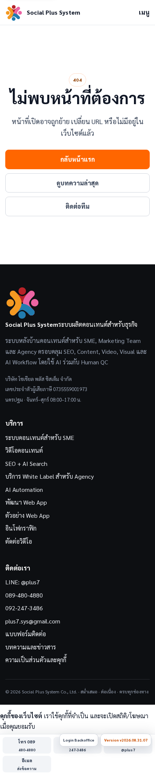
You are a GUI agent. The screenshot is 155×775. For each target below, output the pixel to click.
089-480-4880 (24, 595)
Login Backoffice (78, 739)
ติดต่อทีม (77, 206)
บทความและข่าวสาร (30, 647)
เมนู (144, 12)
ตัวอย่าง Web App (27, 515)
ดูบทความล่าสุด (77, 183)
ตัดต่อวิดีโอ (18, 541)
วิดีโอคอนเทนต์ (24, 450)
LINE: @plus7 (22, 582)
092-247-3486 (24, 608)
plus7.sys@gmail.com (32, 621)
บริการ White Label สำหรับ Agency (49, 476)
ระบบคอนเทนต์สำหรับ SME (39, 437)
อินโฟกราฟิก (20, 528)
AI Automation (24, 489)
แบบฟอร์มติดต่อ (25, 634)
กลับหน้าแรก (77, 159)
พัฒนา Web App (26, 502)
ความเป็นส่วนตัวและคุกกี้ (35, 660)
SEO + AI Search (26, 463)
